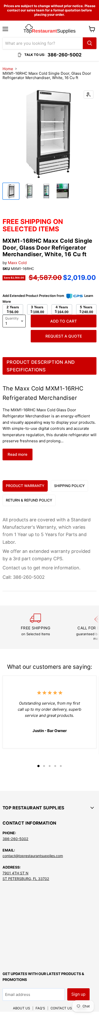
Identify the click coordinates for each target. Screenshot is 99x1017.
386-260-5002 (15, 839)
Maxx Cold (17, 262)
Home (8, 69)
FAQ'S (40, 1008)
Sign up (78, 994)
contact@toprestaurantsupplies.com (33, 856)
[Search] (89, 43)
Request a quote (63, 336)
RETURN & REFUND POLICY (29, 500)
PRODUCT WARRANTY (25, 485)
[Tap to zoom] (88, 94)
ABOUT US (21, 1008)
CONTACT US (61, 1008)
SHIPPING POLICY (69, 485)
